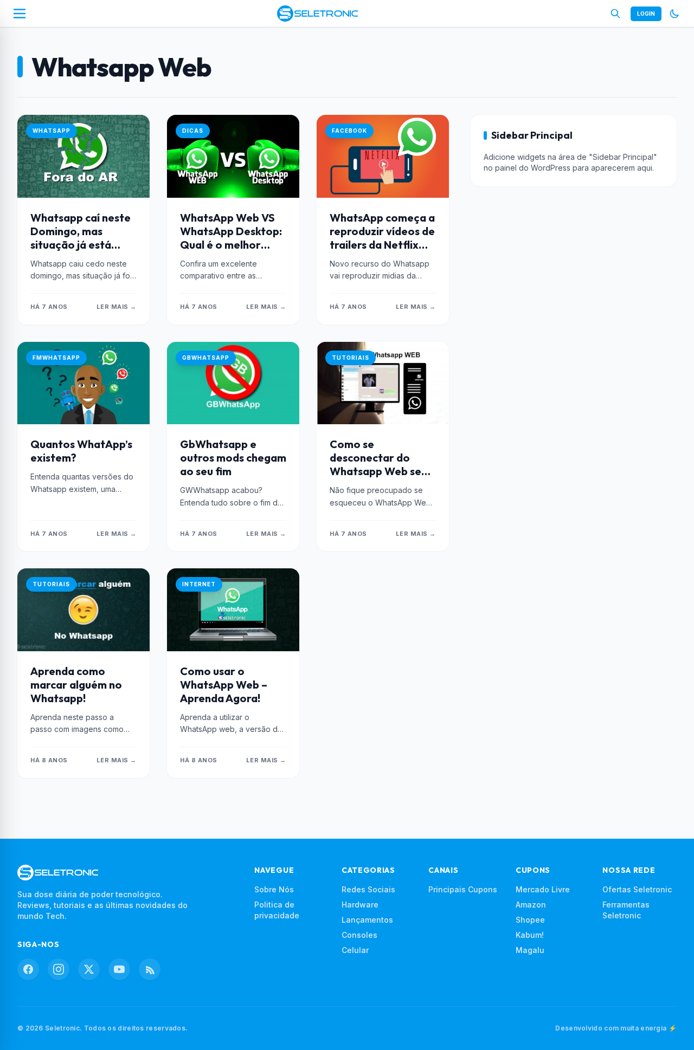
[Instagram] (58, 969)
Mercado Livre (543, 889)
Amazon (531, 904)
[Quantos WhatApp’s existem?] (83, 383)
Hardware (360, 904)
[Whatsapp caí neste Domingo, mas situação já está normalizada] (83, 156)
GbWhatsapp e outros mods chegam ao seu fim (233, 457)
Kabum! (530, 934)
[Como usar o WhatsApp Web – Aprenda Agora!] (233, 609)
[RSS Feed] (149, 969)
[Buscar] (615, 13)
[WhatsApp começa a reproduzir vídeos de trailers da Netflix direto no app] (383, 156)
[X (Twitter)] (89, 969)
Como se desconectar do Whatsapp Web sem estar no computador (380, 471)
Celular (355, 950)
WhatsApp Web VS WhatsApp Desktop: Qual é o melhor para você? (231, 238)
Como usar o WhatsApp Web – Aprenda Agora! (223, 684)
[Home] (317, 13)
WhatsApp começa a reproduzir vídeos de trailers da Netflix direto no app (382, 238)
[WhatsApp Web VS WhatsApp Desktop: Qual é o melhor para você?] (233, 156)
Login (646, 13)
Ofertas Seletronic (637, 889)
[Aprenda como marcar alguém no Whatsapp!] (83, 609)
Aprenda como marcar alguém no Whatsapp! (76, 684)
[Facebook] (28, 969)
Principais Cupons (462, 889)
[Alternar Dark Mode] (674, 13)
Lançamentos (367, 919)
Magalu (530, 950)
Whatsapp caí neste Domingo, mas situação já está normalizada (80, 238)
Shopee (530, 919)
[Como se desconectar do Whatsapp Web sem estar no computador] (383, 383)
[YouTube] (119, 969)
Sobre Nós (274, 889)
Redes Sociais (368, 889)
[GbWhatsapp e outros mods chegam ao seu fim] (233, 383)
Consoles (359, 934)
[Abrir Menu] (19, 13)
